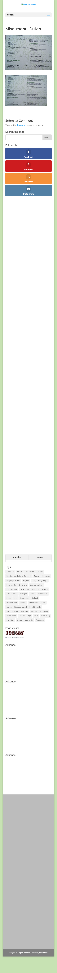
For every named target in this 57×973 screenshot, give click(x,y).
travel (36, 616)
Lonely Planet (12, 602)
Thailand (22, 616)
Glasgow (23, 593)
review (9, 607)
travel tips (10, 620)
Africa (19, 571)
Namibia (23, 602)
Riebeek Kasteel (20, 607)
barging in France (13, 580)
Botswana (23, 585)
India (15, 598)
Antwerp (40, 571)
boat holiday (11, 585)
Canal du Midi (12, 589)
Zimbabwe (40, 620)
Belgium (26, 580)
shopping (44, 611)
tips (29, 616)
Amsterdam (29, 571)
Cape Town (24, 589)
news (44, 602)
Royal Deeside (35, 607)
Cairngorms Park (36, 585)
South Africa (11, 616)
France (45, 589)
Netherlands (34, 602)
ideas (9, 598)
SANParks (24, 611)
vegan (19, 620)
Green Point (42, 593)
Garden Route (12, 593)
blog (34, 580)
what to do (28, 620)
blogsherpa (42, 580)
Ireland (35, 598)
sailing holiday (12, 611)
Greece (32, 593)
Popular (17, 557)
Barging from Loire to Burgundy (19, 576)
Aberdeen (10, 571)
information (24, 598)
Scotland (34, 611)
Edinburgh (36, 589)
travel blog (45, 616)
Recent (40, 557)
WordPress (43, 953)
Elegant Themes (24, 953)
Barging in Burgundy (42, 576)
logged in (21, 125)
